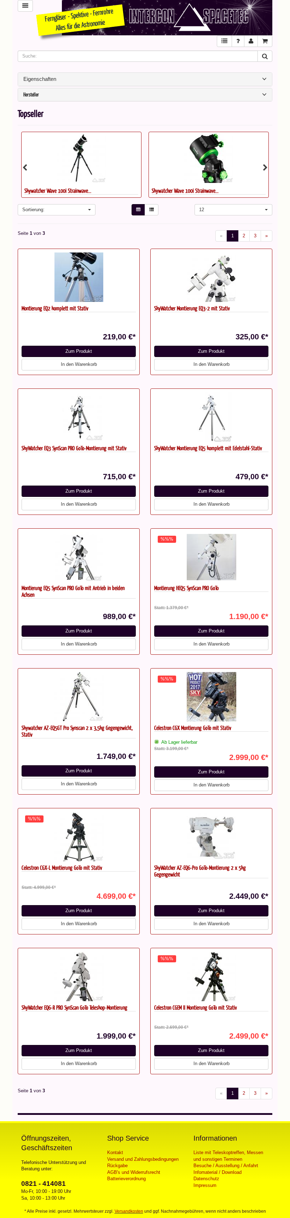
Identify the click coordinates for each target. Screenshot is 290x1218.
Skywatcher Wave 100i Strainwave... (141, 190)
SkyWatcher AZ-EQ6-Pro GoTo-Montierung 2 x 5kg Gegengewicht (200, 871)
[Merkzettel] (224, 41)
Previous (24, 167)
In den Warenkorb (79, 364)
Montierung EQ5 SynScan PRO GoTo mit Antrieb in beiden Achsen (73, 591)
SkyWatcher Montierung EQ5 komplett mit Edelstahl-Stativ (208, 448)
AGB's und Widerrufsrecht (133, 1172)
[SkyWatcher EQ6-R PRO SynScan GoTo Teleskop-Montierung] (79, 976)
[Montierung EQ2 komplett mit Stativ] (79, 277)
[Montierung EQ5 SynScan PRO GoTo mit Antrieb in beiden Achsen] (79, 557)
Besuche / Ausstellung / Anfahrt (225, 1165)
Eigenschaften (39, 79)
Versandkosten (129, 1211)
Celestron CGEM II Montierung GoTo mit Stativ (195, 1007)
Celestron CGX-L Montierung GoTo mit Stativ (62, 867)
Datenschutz (206, 1178)
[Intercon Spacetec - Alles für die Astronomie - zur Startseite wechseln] (167, 17)
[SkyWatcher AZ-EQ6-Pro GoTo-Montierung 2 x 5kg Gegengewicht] (211, 836)
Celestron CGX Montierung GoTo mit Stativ (192, 727)
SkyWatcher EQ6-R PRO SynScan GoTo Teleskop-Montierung (74, 1007)
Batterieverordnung (126, 1178)
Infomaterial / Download (217, 1172)
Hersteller (31, 95)
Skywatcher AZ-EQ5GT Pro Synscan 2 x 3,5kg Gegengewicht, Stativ (77, 731)
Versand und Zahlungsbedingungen (143, 1159)
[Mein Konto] (251, 41)
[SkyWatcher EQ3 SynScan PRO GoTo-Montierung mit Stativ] (79, 417)
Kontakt (115, 1152)
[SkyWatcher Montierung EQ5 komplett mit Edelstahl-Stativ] (211, 417)
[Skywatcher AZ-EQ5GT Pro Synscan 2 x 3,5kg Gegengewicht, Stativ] (79, 696)
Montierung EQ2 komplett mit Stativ (55, 308)
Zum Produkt (78, 351)
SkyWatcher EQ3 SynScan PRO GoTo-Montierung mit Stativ (74, 448)
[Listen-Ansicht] (151, 210)
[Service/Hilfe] (238, 41)
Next (265, 167)
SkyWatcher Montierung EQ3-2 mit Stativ (192, 308)
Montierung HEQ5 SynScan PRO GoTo (186, 588)
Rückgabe (117, 1165)
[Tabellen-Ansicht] (138, 210)
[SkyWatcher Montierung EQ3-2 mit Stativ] (211, 277)
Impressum (204, 1185)
